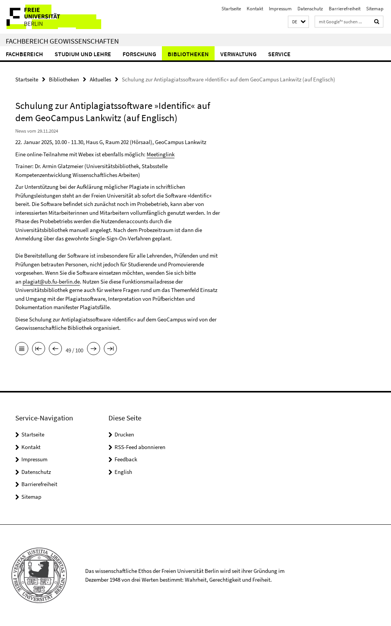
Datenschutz (310, 8)
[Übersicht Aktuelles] (21, 349)
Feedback (126, 459)
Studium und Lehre (83, 54)
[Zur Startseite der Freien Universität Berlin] (50, 17)
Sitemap (374, 8)
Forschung (139, 54)
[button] (298, 22)
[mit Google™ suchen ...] (377, 21)
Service (279, 54)
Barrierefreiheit (344, 8)
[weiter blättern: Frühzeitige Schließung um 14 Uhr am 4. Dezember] (93, 349)
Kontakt (255, 8)
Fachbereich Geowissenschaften (62, 40)
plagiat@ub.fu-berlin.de (51, 281)
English (123, 471)
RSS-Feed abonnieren (140, 447)
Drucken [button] (124, 434)
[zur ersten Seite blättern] (38, 349)
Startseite (231, 8)
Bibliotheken (188, 54)
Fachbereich (24, 54)
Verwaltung (238, 54)
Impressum (280, 8)
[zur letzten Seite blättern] (110, 349)
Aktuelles (100, 79)
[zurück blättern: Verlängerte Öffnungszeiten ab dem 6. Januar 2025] (55, 349)
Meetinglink (160, 154)
